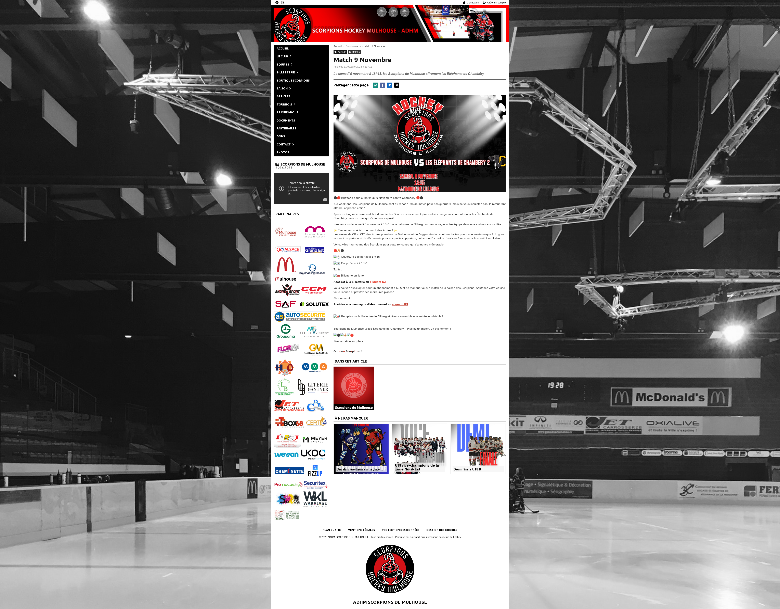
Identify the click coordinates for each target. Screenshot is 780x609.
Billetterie (286, 72)
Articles (283, 96)
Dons (281, 136)
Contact (284, 144)
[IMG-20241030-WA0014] (420, 143)
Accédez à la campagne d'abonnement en (371, 304)
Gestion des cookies (441, 529)
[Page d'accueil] (390, 570)
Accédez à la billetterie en (360, 281)
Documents (286, 120)
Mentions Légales (361, 529)
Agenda (342, 52)
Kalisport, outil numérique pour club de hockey (435, 537)
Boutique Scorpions (293, 80)
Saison (282, 88)
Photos (283, 152)
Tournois (285, 104)
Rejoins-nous (287, 112)
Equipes (283, 64)
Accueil (283, 48)
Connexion (473, 2)
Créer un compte (496, 2)
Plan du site (332, 529)
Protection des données (400, 529)
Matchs (356, 52)
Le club (283, 56)
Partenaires (286, 128)
